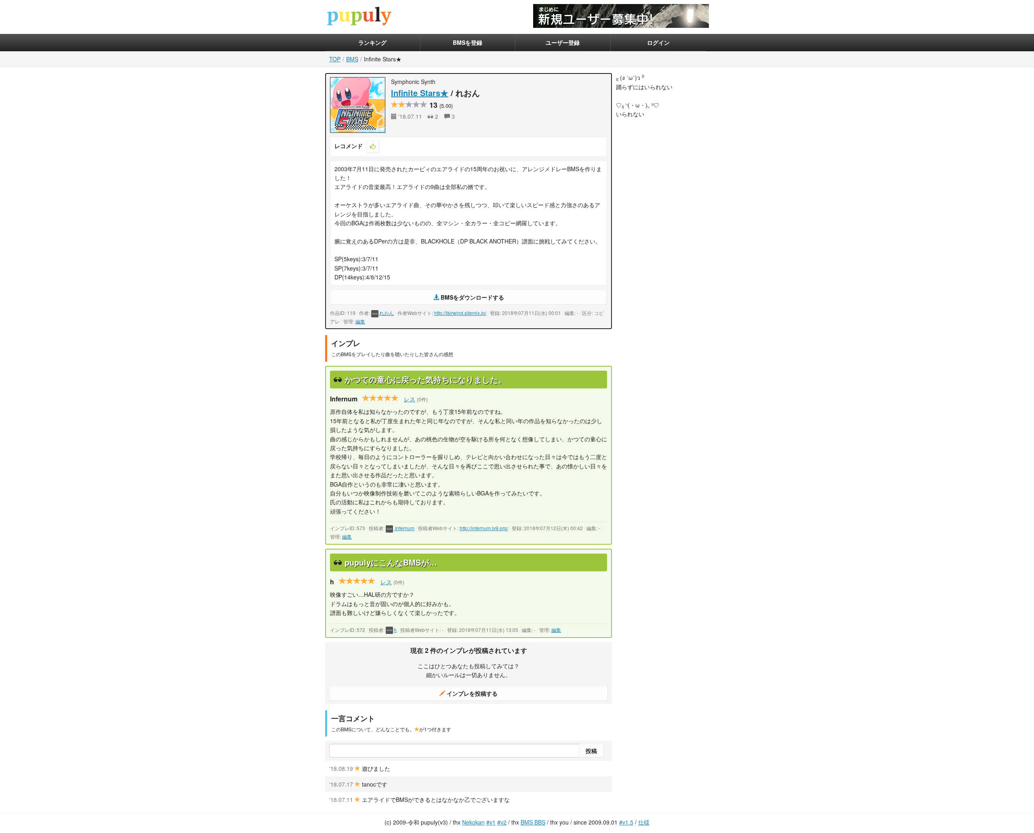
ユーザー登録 (563, 42)
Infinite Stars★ (419, 93)
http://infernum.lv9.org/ (484, 528)
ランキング (372, 42)
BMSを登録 (467, 42)
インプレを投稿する (471, 693)
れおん (386, 312)
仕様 (643, 822)
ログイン (658, 42)
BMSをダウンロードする (471, 297)
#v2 (501, 822)
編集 (360, 321)
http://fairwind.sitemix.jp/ (460, 312)
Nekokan (473, 822)
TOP (334, 59)
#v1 (491, 822)
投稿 (591, 751)
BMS (352, 59)
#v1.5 (626, 822)
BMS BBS (533, 822)
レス (409, 399)
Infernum (404, 528)
